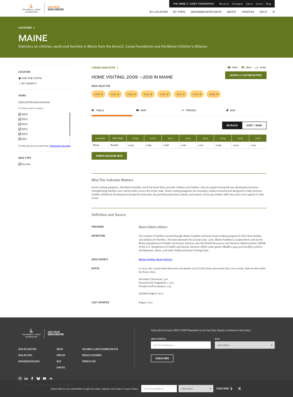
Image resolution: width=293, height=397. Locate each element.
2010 (195, 94)
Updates (248, 11)
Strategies (237, 3)
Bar (232, 110)
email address (158, 338)
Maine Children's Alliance (153, 227)
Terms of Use (89, 361)
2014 (130, 94)
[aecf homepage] (31, 8)
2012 (163, 94)
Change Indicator (103, 67)
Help (263, 11)
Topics (249, 3)
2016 (97, 94)
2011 (179, 94)
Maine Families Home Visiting (155, 259)
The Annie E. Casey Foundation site (100, 349)
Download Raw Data (109, 156)
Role (217, 338)
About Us (224, 3)
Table (100, 110)
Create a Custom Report (246, 75)
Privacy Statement (92, 355)
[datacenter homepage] (55, 8)
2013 (146, 94)
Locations (25, 27)
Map (143, 110)
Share (263, 67)
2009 (212, 94)
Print (235, 67)
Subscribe (162, 358)
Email (249, 67)
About (231, 11)
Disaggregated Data (206, 11)
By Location (159, 11)
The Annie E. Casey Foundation (193, 3)
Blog (268, 3)
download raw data (60, 146)
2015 (113, 94)
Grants (259, 3)
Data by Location (27, 349)
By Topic (179, 11)
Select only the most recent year (34, 102)
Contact (61, 367)
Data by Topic (25, 355)
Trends (190, 110)
